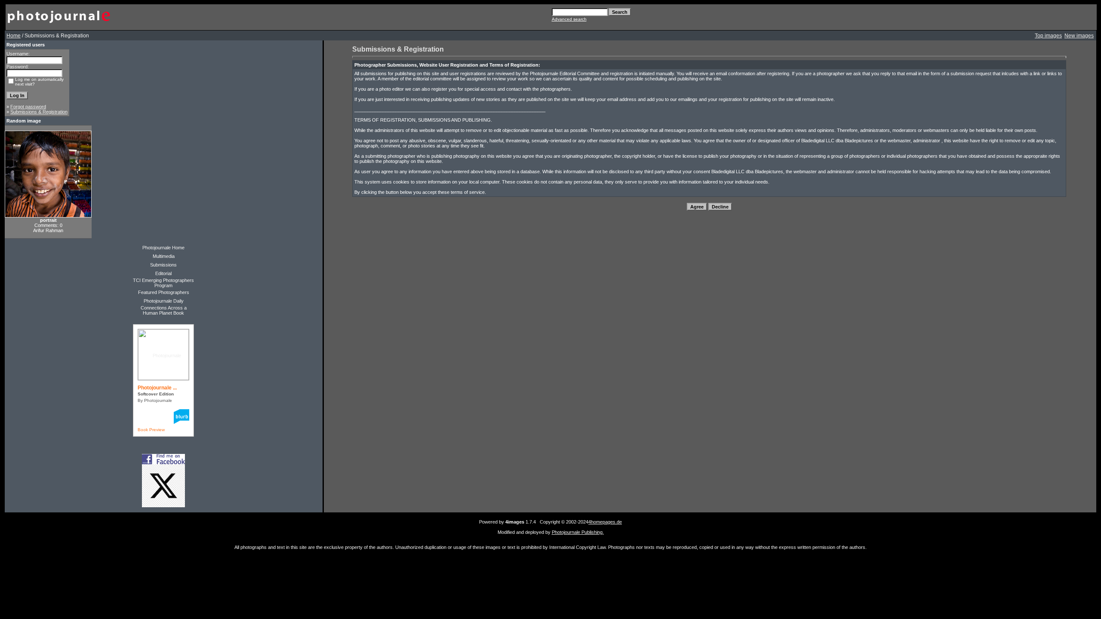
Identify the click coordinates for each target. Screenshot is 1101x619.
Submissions (163, 264)
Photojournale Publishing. (578, 532)
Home (13, 36)
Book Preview (151, 429)
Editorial (163, 273)
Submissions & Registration (39, 111)
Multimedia (164, 256)
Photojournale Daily (164, 300)
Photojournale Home (163, 247)
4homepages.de (605, 521)
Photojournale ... (157, 388)
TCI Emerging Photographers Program (163, 283)
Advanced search (569, 19)
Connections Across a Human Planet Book (164, 310)
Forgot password (28, 106)
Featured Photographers (163, 292)
